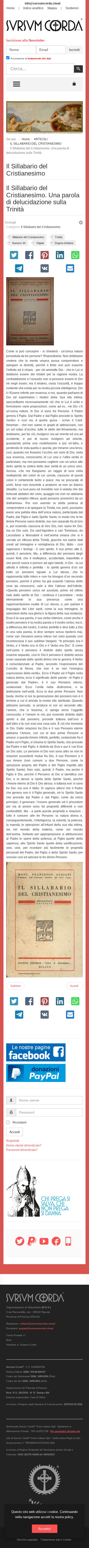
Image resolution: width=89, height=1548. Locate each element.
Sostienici (72, 8)
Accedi (14, 1132)
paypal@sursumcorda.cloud (36, 1328)
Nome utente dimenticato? (24, 1145)
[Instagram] (68, 1244)
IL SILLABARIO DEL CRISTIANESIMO (35, 143)
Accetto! (44, 1529)
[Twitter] (19, 1244)
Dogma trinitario (64, 243)
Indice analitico (33, 8)
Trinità (58, 237)
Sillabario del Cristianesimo (28, 237)
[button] (81, 223)
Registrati (12, 1141)
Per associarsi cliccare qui (65, 1431)
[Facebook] (56, 1244)
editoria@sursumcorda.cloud (37, 1323)
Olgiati (40, 243)
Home (10, 8)
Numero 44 (18, 243)
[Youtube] (44, 1244)
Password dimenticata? (22, 1150)
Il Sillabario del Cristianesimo (40, 227)
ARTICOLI (40, 139)
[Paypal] (31, 1244)
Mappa (52, 8)
